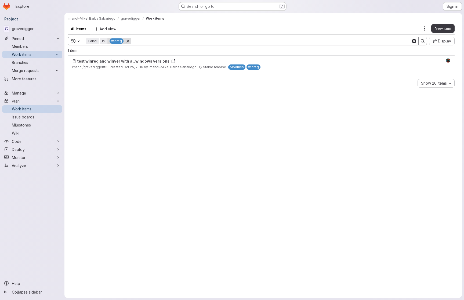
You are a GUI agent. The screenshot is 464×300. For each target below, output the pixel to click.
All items (78, 29)
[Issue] (74, 61)
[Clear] (414, 41)
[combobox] (436, 83)
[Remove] (128, 41)
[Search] (422, 41)
